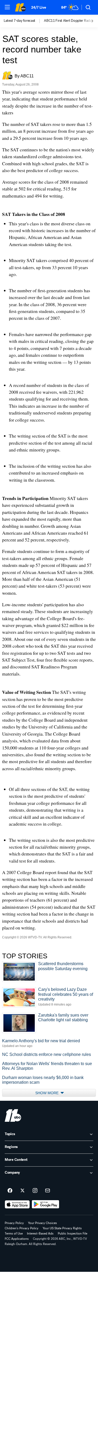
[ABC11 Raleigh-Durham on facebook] (10, 1190)
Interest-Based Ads (40, 1233)
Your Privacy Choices (42, 1223)
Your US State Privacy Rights (62, 1228)
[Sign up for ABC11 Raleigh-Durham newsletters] (47, 1190)
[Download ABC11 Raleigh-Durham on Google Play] (45, 1204)
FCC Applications (17, 1238)
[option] (24, 21)
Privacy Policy (14, 1223)
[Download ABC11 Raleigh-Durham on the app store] (17, 1204)
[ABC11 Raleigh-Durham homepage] (20, 7)
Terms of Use (14, 1233)
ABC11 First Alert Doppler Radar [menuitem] (68, 21)
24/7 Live (38, 7)
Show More (47, 1093)
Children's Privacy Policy (21, 1228)
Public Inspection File (72, 1233)
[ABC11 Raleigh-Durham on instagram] (35, 1190)
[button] (7, 7)
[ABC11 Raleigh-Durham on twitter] (22, 1190)
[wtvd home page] (13, 1115)
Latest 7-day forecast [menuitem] (19, 21)
